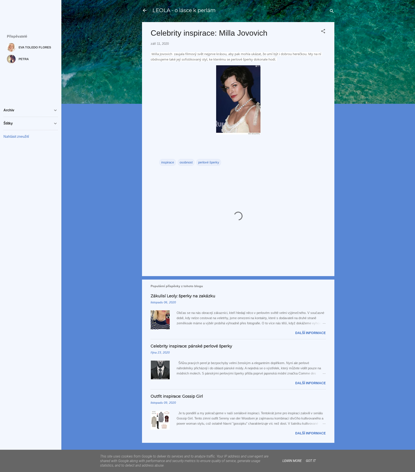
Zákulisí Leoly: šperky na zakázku (183, 296)
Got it (311, 461)
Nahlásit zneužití (16, 136)
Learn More (292, 461)
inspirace (167, 162)
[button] (323, 32)
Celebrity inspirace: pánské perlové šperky (191, 346)
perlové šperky (208, 162)
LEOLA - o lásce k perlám (184, 10)
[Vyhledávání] (331, 11)
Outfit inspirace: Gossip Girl (177, 396)
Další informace (310, 333)
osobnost (186, 162)
